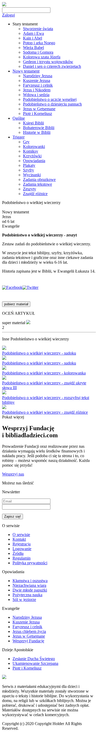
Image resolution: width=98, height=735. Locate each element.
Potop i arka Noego (39, 43)
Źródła (18, 553)
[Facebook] (12, 287)
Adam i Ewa (33, 33)
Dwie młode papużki (30, 590)
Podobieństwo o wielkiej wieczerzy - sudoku (39, 353)
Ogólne (19, 118)
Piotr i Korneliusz (37, 113)
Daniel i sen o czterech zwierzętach (52, 66)
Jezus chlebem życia (29, 631)
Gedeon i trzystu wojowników (48, 61)
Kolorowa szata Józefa (41, 57)
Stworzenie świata (38, 28)
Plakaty (29, 165)
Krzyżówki (32, 156)
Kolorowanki (34, 146)
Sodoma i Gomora (38, 52)
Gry (26, 142)
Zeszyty (29, 189)
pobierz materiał (16, 304)
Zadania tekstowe (37, 184)
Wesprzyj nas (13, 474)
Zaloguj (8, 15)
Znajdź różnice (35, 193)
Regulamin (22, 558)
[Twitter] (30, 287)
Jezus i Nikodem (36, 90)
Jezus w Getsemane (39, 109)
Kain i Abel (32, 38)
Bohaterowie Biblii (38, 127)
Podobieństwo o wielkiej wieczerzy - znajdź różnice (45, 412)
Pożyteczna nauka (27, 595)
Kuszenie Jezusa (36, 80)
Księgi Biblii (33, 123)
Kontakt (19, 539)
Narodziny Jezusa (37, 76)
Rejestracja (22, 544)
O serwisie (21, 534)
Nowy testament (26, 71)
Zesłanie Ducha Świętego (34, 658)
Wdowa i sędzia (36, 94)
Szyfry (28, 170)
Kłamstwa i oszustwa (30, 580)
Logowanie (22, 548)
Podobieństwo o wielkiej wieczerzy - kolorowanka (44, 373)
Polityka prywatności (30, 563)
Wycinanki (32, 175)
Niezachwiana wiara (29, 585)
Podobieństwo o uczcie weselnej (50, 99)
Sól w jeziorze (24, 599)
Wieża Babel (33, 47)
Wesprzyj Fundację (28, 641)
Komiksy (30, 151)
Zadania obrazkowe (39, 179)
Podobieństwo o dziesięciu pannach (52, 104)
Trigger (19, 137)
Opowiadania (34, 160)
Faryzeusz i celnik (38, 85)
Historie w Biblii (36, 132)
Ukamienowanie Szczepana (35, 663)
